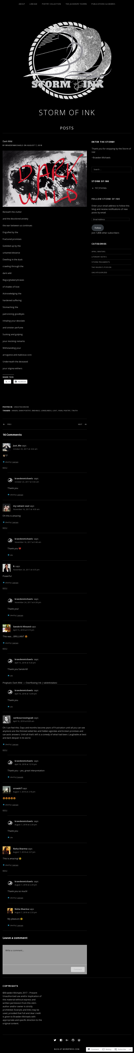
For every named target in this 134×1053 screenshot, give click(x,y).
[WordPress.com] (79, 1040)
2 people (19, 777)
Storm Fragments (101, 262)
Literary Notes (99, 257)
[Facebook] (61, 1040)
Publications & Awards (103, 4)
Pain (60, 410)
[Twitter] (55, 1040)
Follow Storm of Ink (106, 198)
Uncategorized (21, 407)
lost (55, 410)
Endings (36, 410)
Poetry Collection (51, 4)
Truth (74, 410)
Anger (15, 410)
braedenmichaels (24, 478)
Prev (9, 424)
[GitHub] (73, 1040)
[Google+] (67, 1040)
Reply (5, 468)
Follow (98, 227)
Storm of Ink (67, 112)
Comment (78, 969)
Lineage (33, 4)
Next (80, 424)
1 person (15, 462)
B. (14, 566)
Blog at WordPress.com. (67, 1049)
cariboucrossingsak (23, 717)
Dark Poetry (25, 410)
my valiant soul (21, 506)
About (22, 4)
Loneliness (46, 410)
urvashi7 (17, 788)
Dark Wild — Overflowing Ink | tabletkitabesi (35, 682)
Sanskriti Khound (22, 626)
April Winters (99, 251)
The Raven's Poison (101, 267)
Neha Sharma (20, 848)
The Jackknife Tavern (76, 4)
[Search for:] (111, 169)
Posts (67, 127)
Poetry (67, 410)
